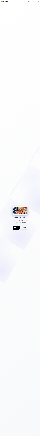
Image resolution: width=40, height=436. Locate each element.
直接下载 (37, 1)
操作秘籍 (33, 1)
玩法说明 (29, 1)
